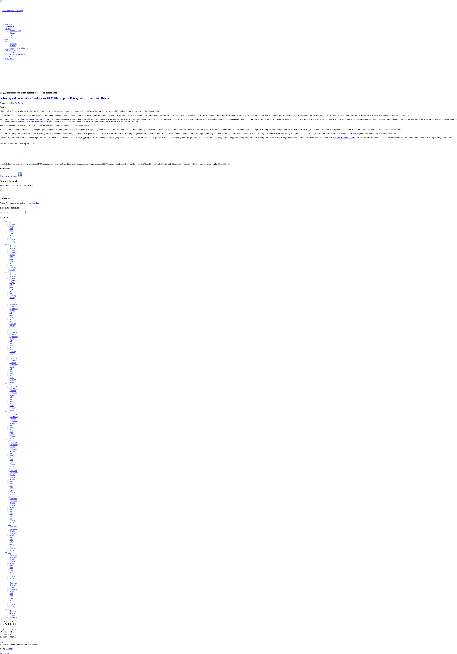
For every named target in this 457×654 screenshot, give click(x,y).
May (11, 233)
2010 (9, 609)
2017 (9, 412)
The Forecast (19, 103)
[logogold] (11, 11)
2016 (9, 440)
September (13, 252)
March (12, 237)
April (11, 235)
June (11, 231)
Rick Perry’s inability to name (344, 138)
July (11, 229)
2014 (9, 497)
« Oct (2, 642)
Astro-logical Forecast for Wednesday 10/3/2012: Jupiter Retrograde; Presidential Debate (55, 98)
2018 (9, 384)
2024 (9, 222)
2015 (9, 468)
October (13, 224)
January (12, 242)
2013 (9, 525)
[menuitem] (231, 24)
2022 (9, 272)
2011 (9, 581)
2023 (9, 244)
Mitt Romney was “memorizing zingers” (40, 119)
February (13, 239)
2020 (9, 328)
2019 (9, 356)
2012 (9, 553)
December (13, 246)
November (13, 248)
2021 (9, 300)
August (12, 227)
